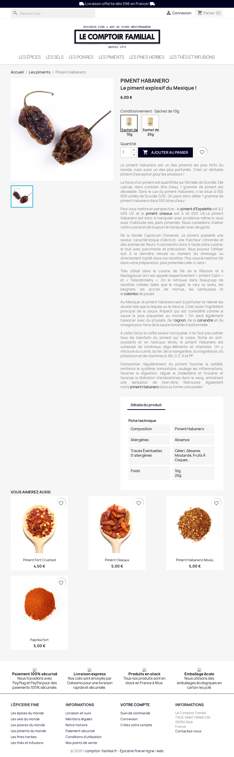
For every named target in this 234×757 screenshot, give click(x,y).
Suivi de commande (135, 713)
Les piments (111, 57)
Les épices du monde (27, 713)
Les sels (55, 57)
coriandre (205, 320)
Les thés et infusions (192, 57)
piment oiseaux (159, 213)
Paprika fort (39, 640)
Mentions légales (79, 719)
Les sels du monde (25, 719)
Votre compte (135, 704)
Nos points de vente (81, 743)
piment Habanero (144, 387)
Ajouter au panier (165, 152)
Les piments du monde (28, 731)
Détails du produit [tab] (146, 405)
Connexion (129, 719)
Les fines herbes (146, 57)
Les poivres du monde (28, 725)
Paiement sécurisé (80, 731)
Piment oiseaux (117, 560)
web (160, 751)
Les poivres (81, 57)
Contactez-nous (188, 731)
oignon (180, 320)
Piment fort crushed (39, 560)
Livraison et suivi (78, 713)
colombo (131, 293)
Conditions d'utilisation (84, 737)
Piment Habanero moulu (194, 560)
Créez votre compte (136, 725)
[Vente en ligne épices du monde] (117, 36)
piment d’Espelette (196, 209)
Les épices (30, 57)
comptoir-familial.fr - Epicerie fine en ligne (119, 751)
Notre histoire (77, 725)
